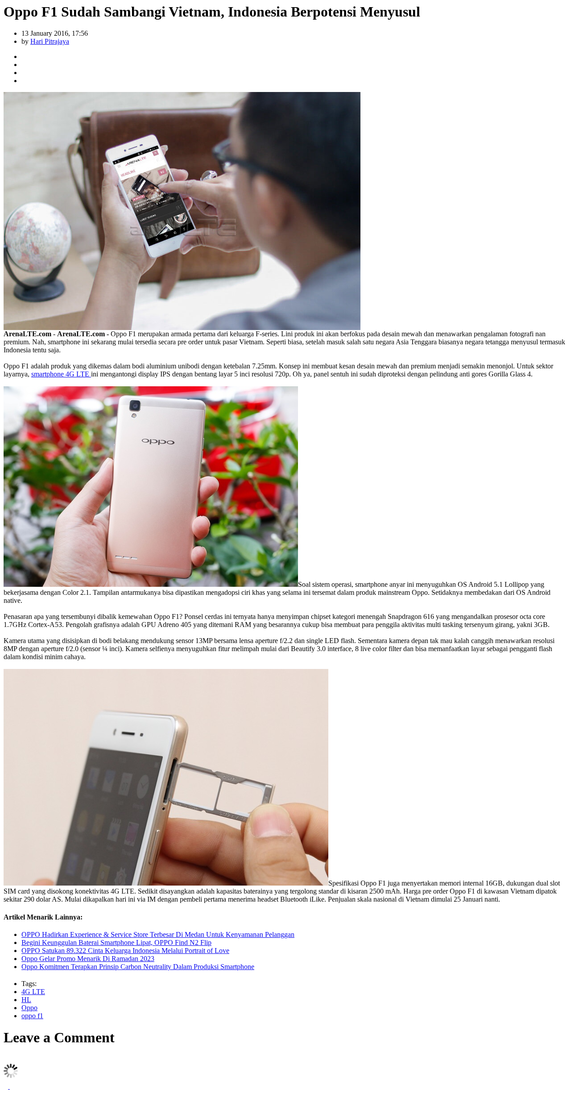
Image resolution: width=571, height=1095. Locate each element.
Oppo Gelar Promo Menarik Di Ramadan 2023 (87, 958)
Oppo (29, 1007)
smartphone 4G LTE (61, 374)
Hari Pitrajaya (49, 41)
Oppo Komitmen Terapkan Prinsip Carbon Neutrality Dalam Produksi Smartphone (137, 966)
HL (26, 999)
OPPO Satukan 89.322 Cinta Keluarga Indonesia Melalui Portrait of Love (125, 950)
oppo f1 (32, 1016)
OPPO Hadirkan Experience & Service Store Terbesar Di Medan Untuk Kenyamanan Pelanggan (157, 934)
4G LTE (33, 991)
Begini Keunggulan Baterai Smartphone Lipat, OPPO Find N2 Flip (116, 942)
